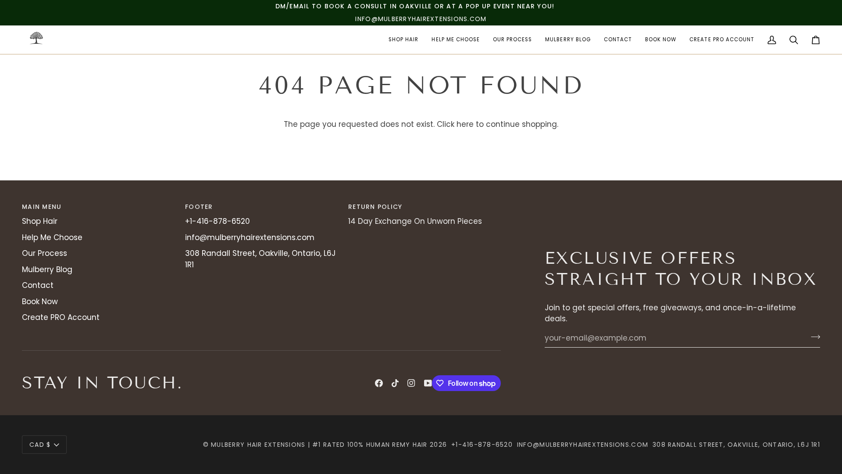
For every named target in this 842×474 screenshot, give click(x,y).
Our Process (44, 253)
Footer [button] (199, 206)
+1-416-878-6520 (217, 221)
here (465, 124)
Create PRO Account (61, 317)
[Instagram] (411, 383)
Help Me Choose (52, 237)
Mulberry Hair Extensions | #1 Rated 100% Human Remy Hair (319, 444)
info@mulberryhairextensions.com (249, 237)
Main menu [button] (41, 206)
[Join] (813, 337)
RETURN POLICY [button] (375, 206)
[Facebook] (379, 383)
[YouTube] (428, 383)
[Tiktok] (395, 383)
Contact (38, 285)
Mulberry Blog (47, 269)
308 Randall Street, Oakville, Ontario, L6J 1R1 (736, 444)
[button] (403, 39)
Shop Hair (39, 221)
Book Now (40, 301)
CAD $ (39, 444)
